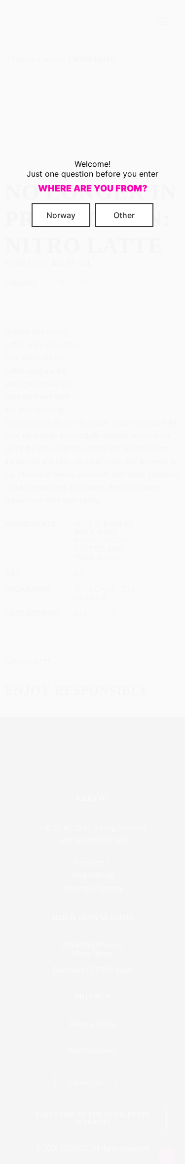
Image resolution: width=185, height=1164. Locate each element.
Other (124, 215)
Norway (60, 215)
